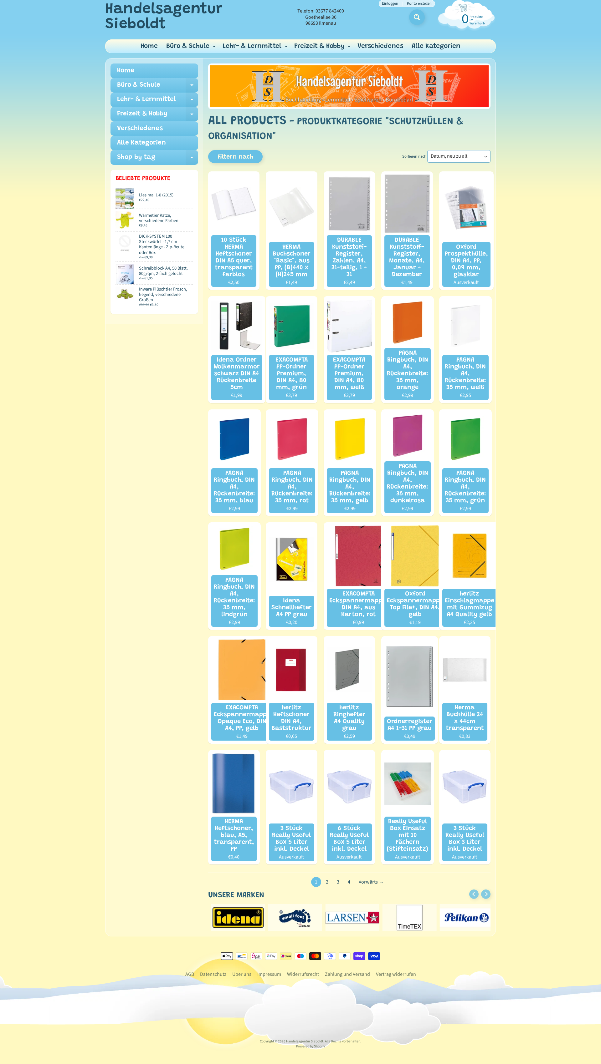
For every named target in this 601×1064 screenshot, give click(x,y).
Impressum (269, 974)
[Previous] (474, 894)
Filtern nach (235, 157)
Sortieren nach (414, 156)
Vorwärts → (371, 882)
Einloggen (390, 4)
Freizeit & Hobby (323, 48)
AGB (189, 974)
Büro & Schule (191, 48)
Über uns (241, 974)
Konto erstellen (419, 4)
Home (149, 46)
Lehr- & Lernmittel (256, 48)
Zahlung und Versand (347, 974)
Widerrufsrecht (303, 974)
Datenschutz (213, 974)
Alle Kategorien (436, 46)
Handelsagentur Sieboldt (163, 17)
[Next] (486, 894)
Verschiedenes (380, 46)
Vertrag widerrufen (396, 974)
